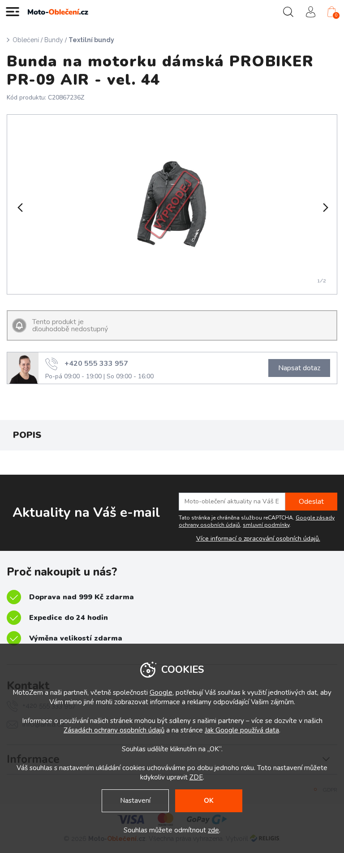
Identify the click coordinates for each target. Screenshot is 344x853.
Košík (336, 15)
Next (324, 207)
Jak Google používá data (242, 730)
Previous (19, 207)
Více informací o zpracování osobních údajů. (258, 539)
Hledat (288, 11)
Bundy (53, 40)
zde (213, 830)
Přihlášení (310, 11)
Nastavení (135, 800)
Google (161, 692)
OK (209, 800)
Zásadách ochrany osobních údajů (114, 730)
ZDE (196, 777)
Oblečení (26, 40)
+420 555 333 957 (96, 363)
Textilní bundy (91, 40)
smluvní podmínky (266, 524)
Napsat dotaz (299, 368)
